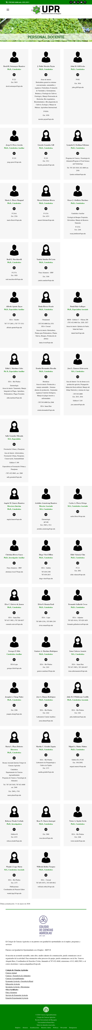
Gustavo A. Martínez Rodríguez (46, 651)
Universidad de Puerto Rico (46, 1022)
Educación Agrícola (13, 984)
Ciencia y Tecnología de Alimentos (18, 975)
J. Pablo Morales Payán (46, 66)
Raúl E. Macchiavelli (14, 259)
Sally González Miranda (14, 436)
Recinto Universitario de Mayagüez (46, 1020)
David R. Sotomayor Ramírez (14, 66)
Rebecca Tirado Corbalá (14, 821)
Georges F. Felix (14, 651)
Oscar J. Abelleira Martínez (77, 200)
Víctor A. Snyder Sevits (77, 821)
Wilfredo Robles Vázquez (46, 866)
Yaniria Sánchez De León (46, 259)
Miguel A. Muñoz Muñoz (78, 746)
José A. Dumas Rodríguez (46, 697)
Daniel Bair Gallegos (77, 306)
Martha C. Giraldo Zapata (46, 746)
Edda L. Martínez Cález (14, 368)
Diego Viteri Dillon (46, 554)
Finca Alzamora (11, 992)
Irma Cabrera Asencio (77, 651)
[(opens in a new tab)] (46, 190)
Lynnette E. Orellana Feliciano (78, 145)
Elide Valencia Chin (78, 554)
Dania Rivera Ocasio (46, 306)
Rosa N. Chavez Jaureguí (46, 821)
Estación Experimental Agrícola (17, 998)
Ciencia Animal (11, 973)
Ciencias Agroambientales (15, 978)
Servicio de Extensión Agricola (17, 995)
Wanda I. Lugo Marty (14, 866)
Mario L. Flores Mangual (14, 200)
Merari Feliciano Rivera (46, 200)
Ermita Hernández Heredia (46, 368)
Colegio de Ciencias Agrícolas (46, 1017)
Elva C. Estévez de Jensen (14, 604)
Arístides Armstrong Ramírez (46, 503)
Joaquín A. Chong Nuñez (14, 697)
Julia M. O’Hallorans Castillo (78, 697)
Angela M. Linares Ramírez (14, 503)
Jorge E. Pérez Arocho (14, 145)
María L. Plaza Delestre (14, 746)
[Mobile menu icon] (8, 9)
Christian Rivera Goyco (14, 554)
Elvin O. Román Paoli (46, 604)
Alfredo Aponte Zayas (14, 306)
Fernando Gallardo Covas (77, 604)
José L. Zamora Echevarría (78, 368)
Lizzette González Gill (46, 145)
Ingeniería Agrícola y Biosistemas (18, 987)
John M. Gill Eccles (78, 66)
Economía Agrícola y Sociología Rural (19, 981)
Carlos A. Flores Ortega (78, 503)
